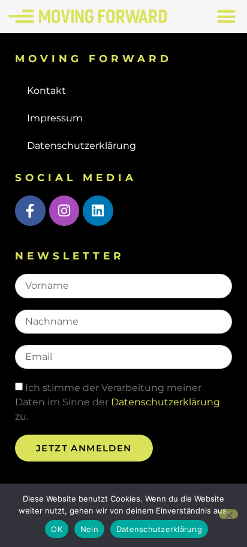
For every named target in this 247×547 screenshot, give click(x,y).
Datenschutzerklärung (81, 145)
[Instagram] (64, 210)
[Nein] (228, 514)
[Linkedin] (98, 210)
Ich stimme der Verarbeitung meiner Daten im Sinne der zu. (117, 402)
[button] (226, 17)
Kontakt (46, 90)
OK (56, 529)
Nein (89, 529)
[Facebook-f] (30, 210)
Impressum (55, 118)
